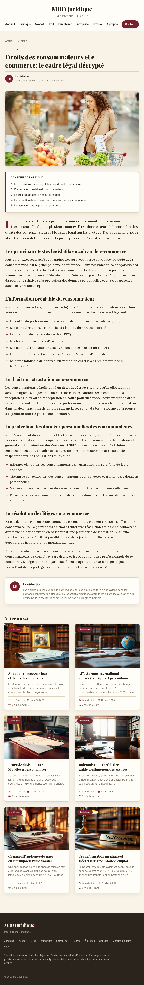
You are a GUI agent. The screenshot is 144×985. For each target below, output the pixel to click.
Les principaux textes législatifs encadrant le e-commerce (48, 184)
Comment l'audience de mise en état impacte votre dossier (30, 858)
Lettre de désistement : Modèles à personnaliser (27, 767)
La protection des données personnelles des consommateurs (50, 200)
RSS (6, 946)
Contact (130, 24)
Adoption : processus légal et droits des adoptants (28, 675)
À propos (112, 24)
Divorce (98, 24)
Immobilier (65, 24)
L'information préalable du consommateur (38, 189)
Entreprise (82, 24)
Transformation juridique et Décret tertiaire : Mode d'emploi (103, 858)
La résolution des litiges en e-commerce (37, 205)
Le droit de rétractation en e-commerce (37, 194)
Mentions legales (121, 940)
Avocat (39, 24)
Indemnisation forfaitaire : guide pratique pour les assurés (103, 767)
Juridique (25, 24)
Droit (51, 24)
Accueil (10, 24)
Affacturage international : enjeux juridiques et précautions (104, 675)
